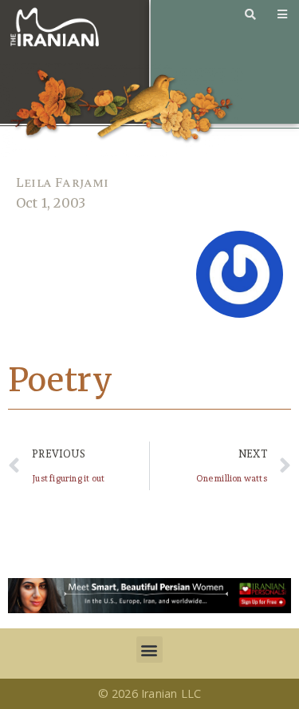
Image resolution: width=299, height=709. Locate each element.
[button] (149, 649)
